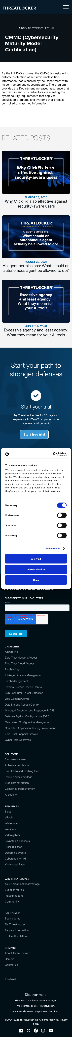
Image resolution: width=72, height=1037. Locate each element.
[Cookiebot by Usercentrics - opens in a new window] (52, 454)
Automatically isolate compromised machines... (36, 1011)
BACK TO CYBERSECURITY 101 (36, 28)
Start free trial (34, 434)
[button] (66, 8)
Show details (52, 548)
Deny (36, 580)
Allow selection (36, 569)
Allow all (36, 558)
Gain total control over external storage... (36, 1000)
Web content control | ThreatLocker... (36, 1005)
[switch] (62, 515)
